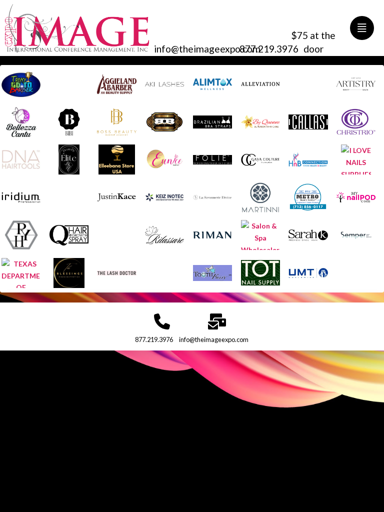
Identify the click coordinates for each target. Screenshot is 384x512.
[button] (362, 28)
